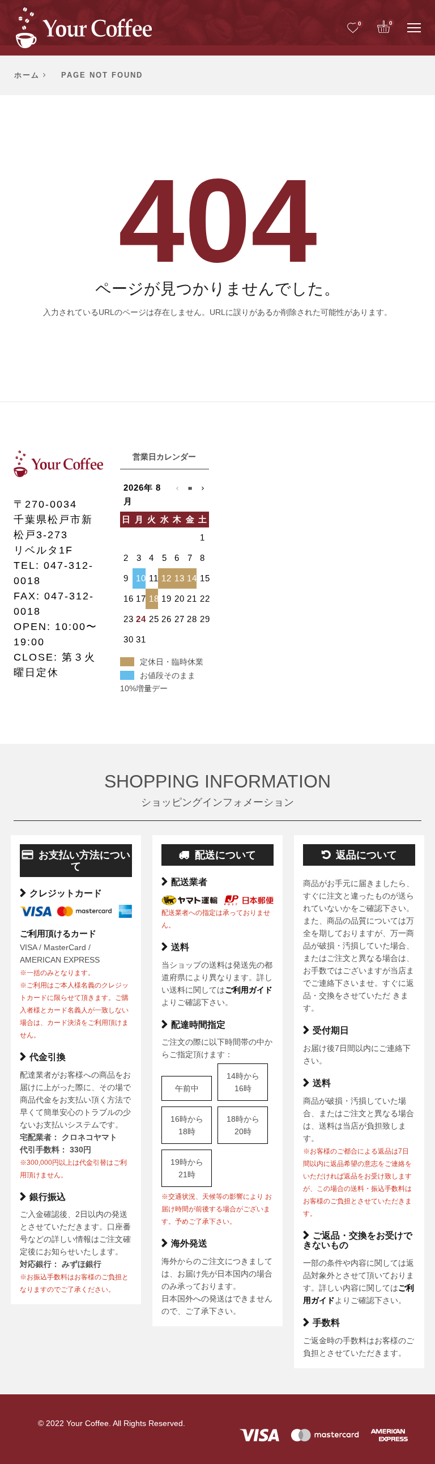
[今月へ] (190, 495)
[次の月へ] (203, 495)
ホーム (27, 75)
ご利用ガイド (248, 989)
